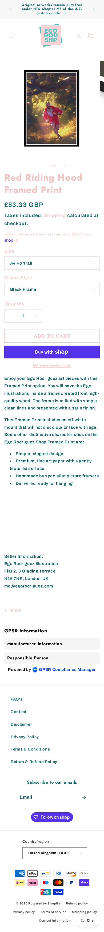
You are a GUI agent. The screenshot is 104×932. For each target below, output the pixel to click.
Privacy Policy (25, 737)
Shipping (55, 215)
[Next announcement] (94, 9)
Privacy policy (24, 912)
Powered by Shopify (44, 903)
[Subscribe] (84, 797)
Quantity (14, 304)
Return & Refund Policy (34, 762)
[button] (11, 35)
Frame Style (18, 277)
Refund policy (77, 903)
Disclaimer (21, 724)
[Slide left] (40, 166)
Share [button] (15, 610)
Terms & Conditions (30, 749)
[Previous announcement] (10, 9)
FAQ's (16, 699)
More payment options (52, 365)
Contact (18, 712)
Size (9, 251)
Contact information (55, 920)
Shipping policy (84, 912)
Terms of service (53, 912)
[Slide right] (64, 166)
